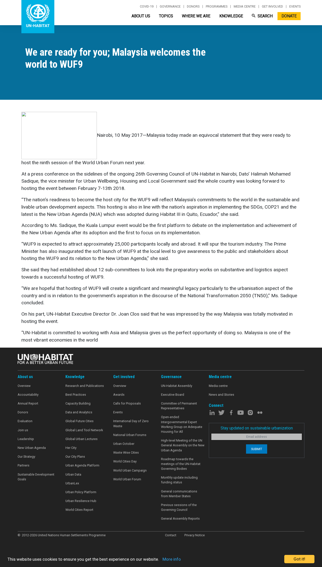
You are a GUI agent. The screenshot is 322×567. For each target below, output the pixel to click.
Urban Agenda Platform (82, 465)
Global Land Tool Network (84, 430)
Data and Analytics (78, 412)
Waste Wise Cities (126, 452)
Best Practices (75, 394)
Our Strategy (26, 456)
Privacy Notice (194, 535)
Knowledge (231, 16)
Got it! (299, 558)
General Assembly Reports (180, 518)
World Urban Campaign (130, 470)
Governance (170, 6)
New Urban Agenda (32, 448)
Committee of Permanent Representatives (179, 406)
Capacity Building (78, 403)
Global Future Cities (79, 421)
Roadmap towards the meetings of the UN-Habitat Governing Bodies (180, 464)
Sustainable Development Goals (36, 477)
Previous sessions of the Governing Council (179, 507)
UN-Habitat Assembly (176, 386)
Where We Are (196, 16)
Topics (166, 16)
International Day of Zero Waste (131, 423)
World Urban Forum (127, 479)
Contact (170, 535)
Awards (119, 394)
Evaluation (25, 421)
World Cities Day (125, 461)
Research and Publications (84, 386)
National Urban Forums (129, 435)
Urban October (123, 444)
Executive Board (172, 394)
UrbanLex (72, 483)
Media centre (245, 6)
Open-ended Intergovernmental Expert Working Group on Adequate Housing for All (181, 424)
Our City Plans (75, 456)
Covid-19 (146, 6)
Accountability (28, 394)
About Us (141, 16)
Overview (24, 386)
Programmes (216, 6)
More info (172, 559)
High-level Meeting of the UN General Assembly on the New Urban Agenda (183, 445)
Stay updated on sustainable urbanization (257, 428)
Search (265, 16)
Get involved (272, 6)
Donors (193, 6)
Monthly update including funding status (179, 480)
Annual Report (28, 403)
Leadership (26, 439)
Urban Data (73, 474)
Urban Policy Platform (80, 492)
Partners (23, 465)
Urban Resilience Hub (80, 501)
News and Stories (221, 394)
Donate (289, 16)
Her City (70, 448)
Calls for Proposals (127, 403)
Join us (23, 430)
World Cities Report (79, 510)
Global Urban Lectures (81, 439)
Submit (256, 449)
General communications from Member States (179, 493)
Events (295, 6)
